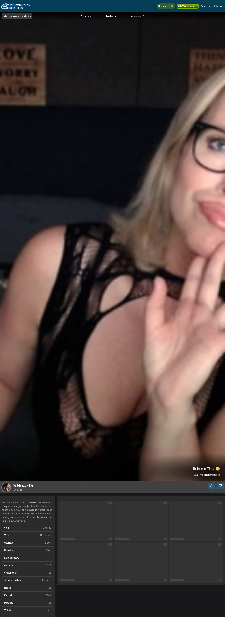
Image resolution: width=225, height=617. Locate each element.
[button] (206, 6)
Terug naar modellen (20, 16)
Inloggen (218, 6)
